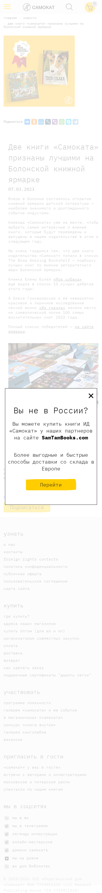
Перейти (51, 484)
